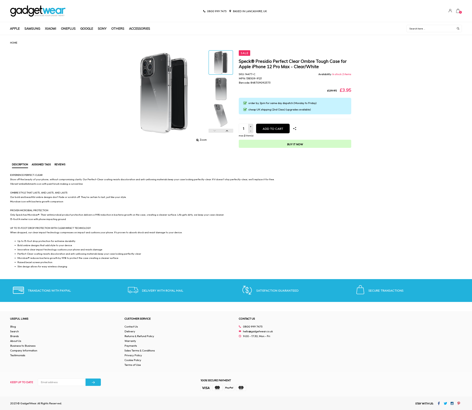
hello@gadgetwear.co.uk (258, 331)
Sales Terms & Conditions (139, 350)
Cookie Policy (132, 360)
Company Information (23, 350)
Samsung (32, 28)
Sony (102, 28)
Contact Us (131, 326)
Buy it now (295, 144)
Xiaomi (50, 28)
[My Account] (450, 11)
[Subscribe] (93, 382)
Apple (15, 28)
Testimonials (17, 355)
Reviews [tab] (60, 164)
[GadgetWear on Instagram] (452, 403)
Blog (13, 326)
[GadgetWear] (37, 11)
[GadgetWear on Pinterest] (459, 403)
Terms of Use (132, 365)
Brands (14, 336)
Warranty (130, 341)
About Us (15, 341)
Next (227, 131)
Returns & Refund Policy (139, 336)
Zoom (203, 139)
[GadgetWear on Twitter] (445, 403)
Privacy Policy (133, 355)
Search (14, 331)
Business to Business (23, 345)
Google (86, 28)
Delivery (129, 331)
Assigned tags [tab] (41, 164)
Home (13, 42)
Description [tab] (20, 164)
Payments (130, 345)
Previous (215, 131)
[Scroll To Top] (461, 385)
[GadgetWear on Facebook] (439, 403)
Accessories (139, 28)
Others (117, 28)
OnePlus (68, 28)
